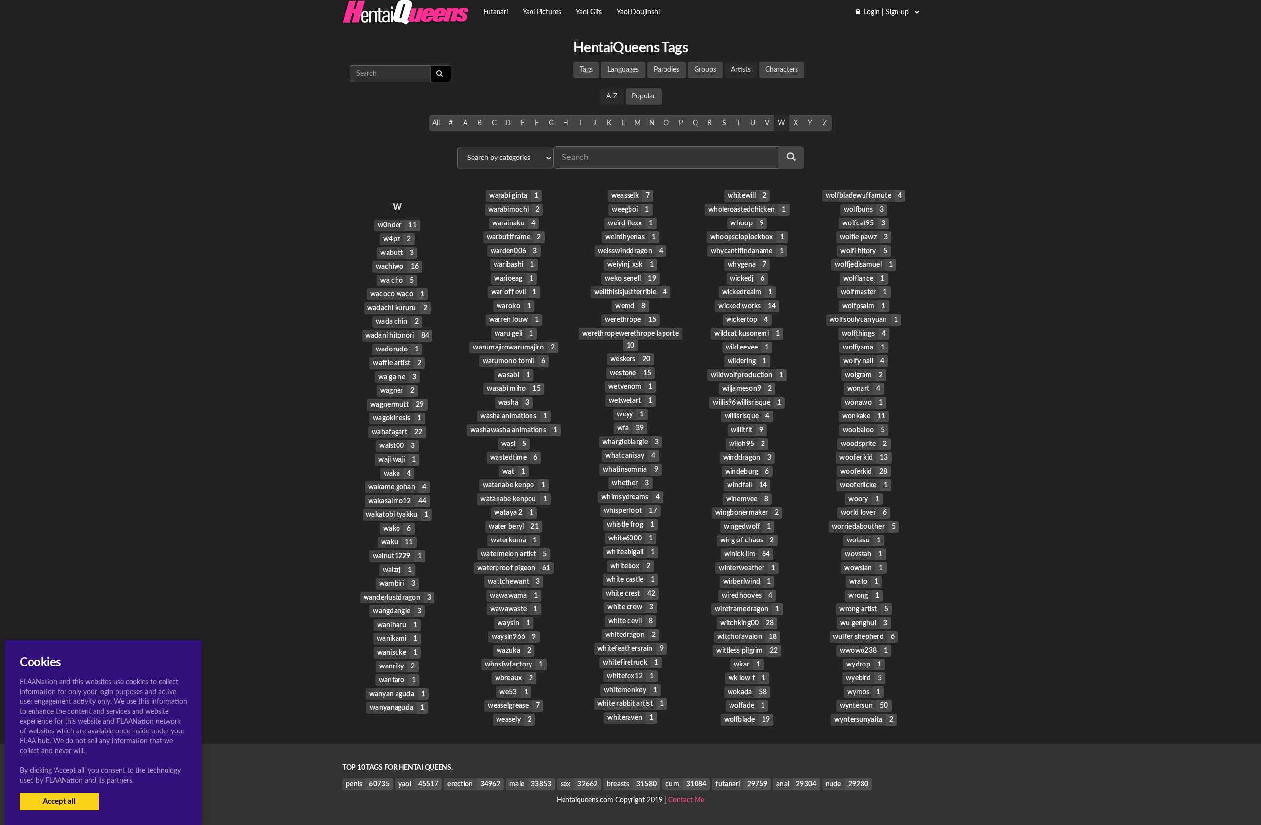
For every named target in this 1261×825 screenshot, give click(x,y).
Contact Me (686, 800)
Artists (741, 69)
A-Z (611, 96)
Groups (705, 69)
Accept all (59, 801)
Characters (781, 69)
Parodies (666, 69)
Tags (586, 69)
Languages (623, 69)
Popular (643, 96)
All (436, 123)
